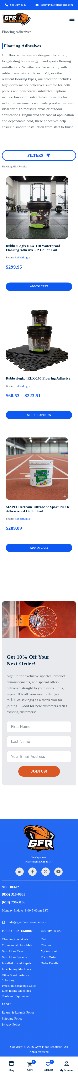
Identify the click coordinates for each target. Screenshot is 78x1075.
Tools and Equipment (16, 996)
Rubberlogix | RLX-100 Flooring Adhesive (38, 378)
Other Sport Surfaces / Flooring (15, 977)
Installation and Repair (16, 963)
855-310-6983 (18, 4)
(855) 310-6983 (13, 894)
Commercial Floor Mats (17, 945)
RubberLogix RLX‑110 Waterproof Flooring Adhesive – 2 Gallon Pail (33, 248)
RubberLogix (22, 257)
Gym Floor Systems (14, 957)
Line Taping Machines (16, 969)
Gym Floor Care (12, 951)
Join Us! (39, 771)
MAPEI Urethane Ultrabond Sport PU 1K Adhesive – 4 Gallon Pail (37, 509)
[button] (39, 287)
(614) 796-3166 (13, 902)
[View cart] (29, 1064)
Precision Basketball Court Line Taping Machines (19, 988)
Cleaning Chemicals (15, 939)
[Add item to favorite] (33, 227)
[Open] (71, 19)
